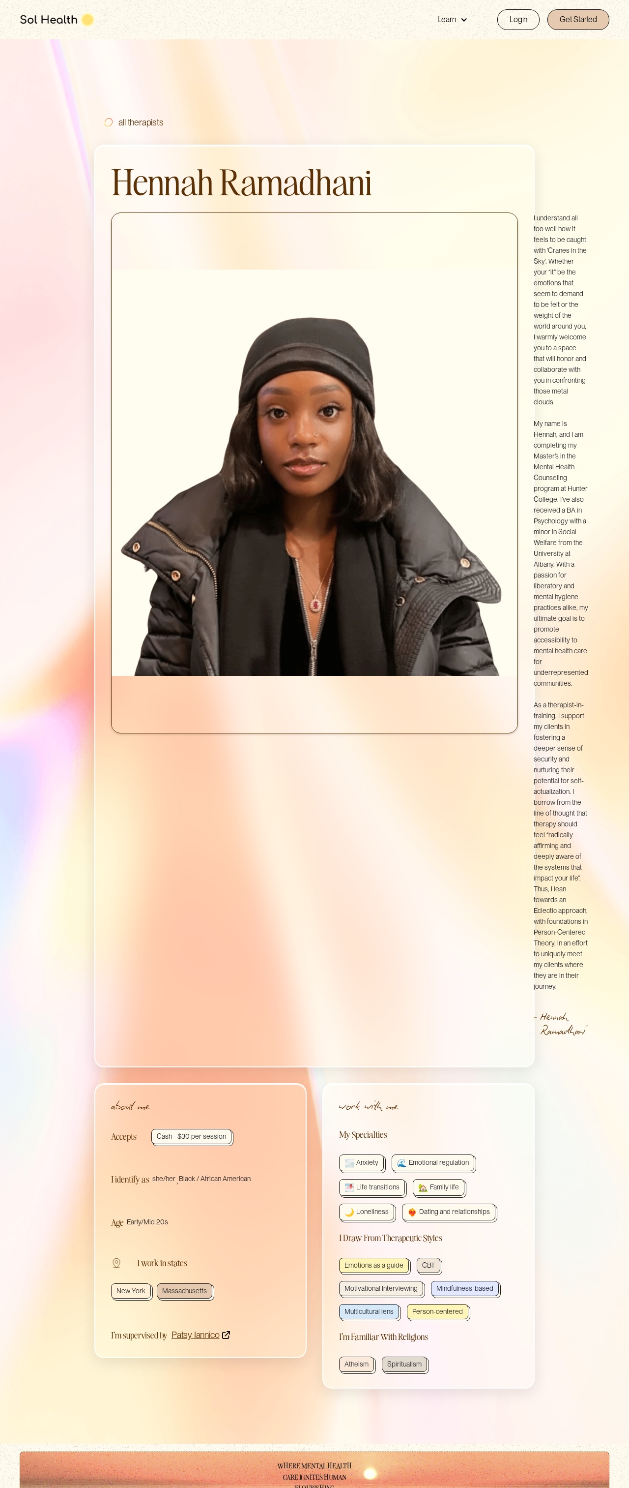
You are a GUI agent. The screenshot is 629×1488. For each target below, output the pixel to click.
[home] (57, 20)
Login (518, 19)
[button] (452, 19)
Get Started (578, 19)
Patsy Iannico (195, 1335)
